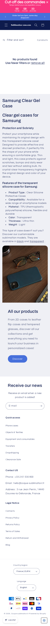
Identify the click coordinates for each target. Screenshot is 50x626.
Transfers (10, 446)
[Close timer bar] (47, 2)
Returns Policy (13, 524)
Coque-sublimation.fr (20, 614)
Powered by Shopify (37, 614)
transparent (37, 241)
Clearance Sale (13, 459)
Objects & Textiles (14, 432)
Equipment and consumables (20, 439)
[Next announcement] (45, 17)
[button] (6, 25)
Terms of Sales (13, 531)
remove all (38, 62)
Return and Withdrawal (17, 538)
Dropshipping (12, 453)
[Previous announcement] (5, 17)
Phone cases (12, 425)
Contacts (10, 511)
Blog (8, 545)
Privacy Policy (12, 518)
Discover (17, 359)
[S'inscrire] (41, 406)
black (20, 241)
